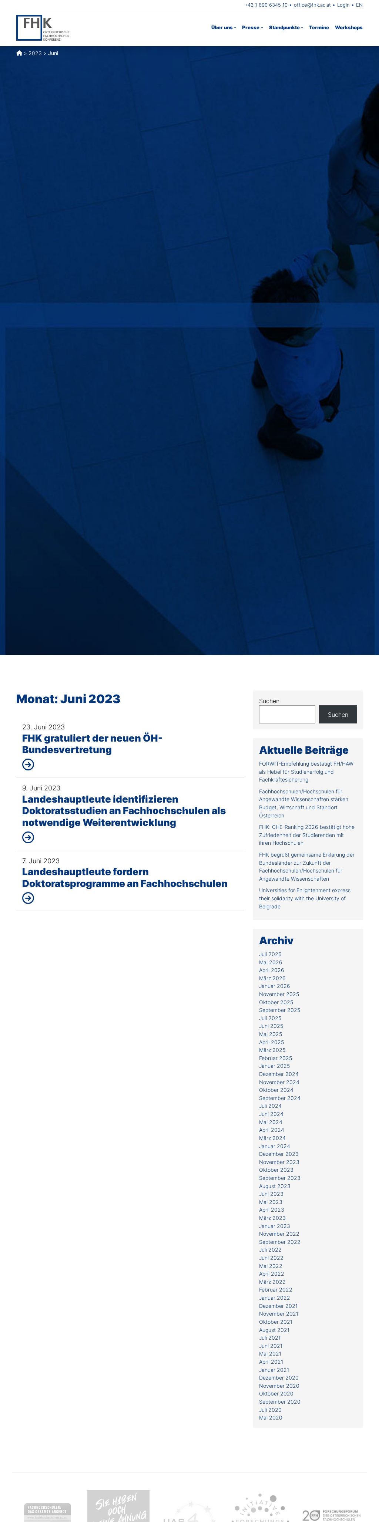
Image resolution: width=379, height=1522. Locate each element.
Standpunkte (284, 27)
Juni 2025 (271, 1026)
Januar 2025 (274, 1066)
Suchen (269, 701)
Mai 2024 (270, 1122)
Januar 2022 (274, 1298)
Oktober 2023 (276, 1170)
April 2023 (271, 1210)
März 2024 (272, 1138)
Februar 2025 (275, 1058)
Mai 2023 (270, 1202)
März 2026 (272, 978)
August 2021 (274, 1330)
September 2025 (279, 1010)
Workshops (349, 27)
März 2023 (272, 1218)
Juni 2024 (271, 1114)
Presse (250, 27)
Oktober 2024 (276, 1090)
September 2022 (280, 1242)
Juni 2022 (271, 1258)
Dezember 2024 (279, 1074)
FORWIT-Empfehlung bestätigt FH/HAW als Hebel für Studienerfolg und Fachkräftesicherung (306, 771)
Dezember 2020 (279, 1377)
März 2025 (272, 1050)
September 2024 (280, 1098)
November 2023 (279, 1162)
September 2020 (280, 1401)
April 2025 (271, 1042)
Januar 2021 (274, 1370)
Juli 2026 (270, 954)
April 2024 (271, 1130)
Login (343, 5)
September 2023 (280, 1178)
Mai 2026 (270, 962)
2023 (35, 53)
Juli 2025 (270, 1018)
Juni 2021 (270, 1346)
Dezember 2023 (279, 1154)
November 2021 (278, 1313)
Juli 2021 (270, 1337)
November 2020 (279, 1386)
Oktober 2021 (275, 1322)
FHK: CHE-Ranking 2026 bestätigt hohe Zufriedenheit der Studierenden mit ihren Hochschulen (307, 835)
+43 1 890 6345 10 (266, 5)
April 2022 (271, 1273)
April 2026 (271, 970)
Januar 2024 (274, 1146)
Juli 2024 (270, 1106)
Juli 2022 (270, 1249)
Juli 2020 (270, 1410)
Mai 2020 (270, 1417)
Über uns (222, 27)
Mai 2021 (270, 1353)
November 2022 (279, 1234)
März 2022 (272, 1282)
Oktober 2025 (276, 1002)
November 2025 (279, 994)
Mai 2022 (270, 1266)
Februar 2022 (275, 1289)
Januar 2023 (274, 1226)
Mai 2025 (270, 1034)
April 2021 (271, 1362)
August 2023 (275, 1186)
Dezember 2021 (278, 1306)
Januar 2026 (274, 986)
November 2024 (279, 1082)
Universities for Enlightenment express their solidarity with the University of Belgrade (305, 898)
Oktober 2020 (276, 1393)
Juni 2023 (271, 1194)
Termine (319, 27)
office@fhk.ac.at (312, 5)
